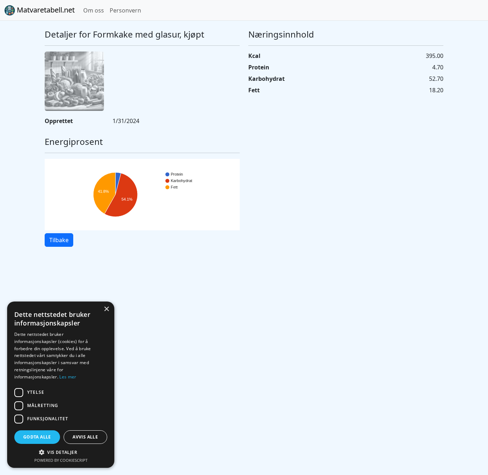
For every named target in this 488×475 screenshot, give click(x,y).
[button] (60, 452)
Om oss (93, 10)
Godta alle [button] (37, 437)
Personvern (125, 10)
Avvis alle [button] (85, 437)
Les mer (67, 377)
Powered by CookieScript (61, 460)
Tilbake (59, 240)
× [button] (106, 309)
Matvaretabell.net (45, 10)
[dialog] (60, 385)
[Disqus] (244, 353)
